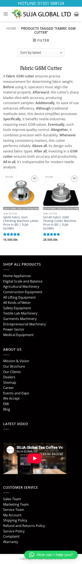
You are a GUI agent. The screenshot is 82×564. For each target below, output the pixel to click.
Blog (6, 409)
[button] (5, 14)
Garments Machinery (20, 318)
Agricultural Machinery (21, 286)
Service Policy (14, 531)
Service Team (13, 509)
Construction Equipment (22, 292)
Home (11, 28)
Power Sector (13, 329)
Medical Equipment (18, 335)
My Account (12, 515)
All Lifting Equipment (19, 297)
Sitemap (9, 382)
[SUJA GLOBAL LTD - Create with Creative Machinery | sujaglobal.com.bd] (41, 14)
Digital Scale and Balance (22, 281)
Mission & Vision (16, 361)
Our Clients (12, 372)
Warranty (10, 542)
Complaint (11, 536)
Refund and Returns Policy (24, 525)
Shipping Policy (15, 520)
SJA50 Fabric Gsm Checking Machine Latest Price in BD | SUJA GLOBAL (20, 222)
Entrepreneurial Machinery (24, 324)
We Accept (11, 398)
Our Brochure (14, 366)
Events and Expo (16, 393)
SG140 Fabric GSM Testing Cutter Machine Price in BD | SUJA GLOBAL (59, 222)
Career (8, 387)
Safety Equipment (17, 308)
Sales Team (12, 499)
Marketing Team (16, 504)
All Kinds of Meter (17, 302)
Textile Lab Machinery (20, 313)
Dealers (9, 377)
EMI (6, 404)
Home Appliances (17, 276)
